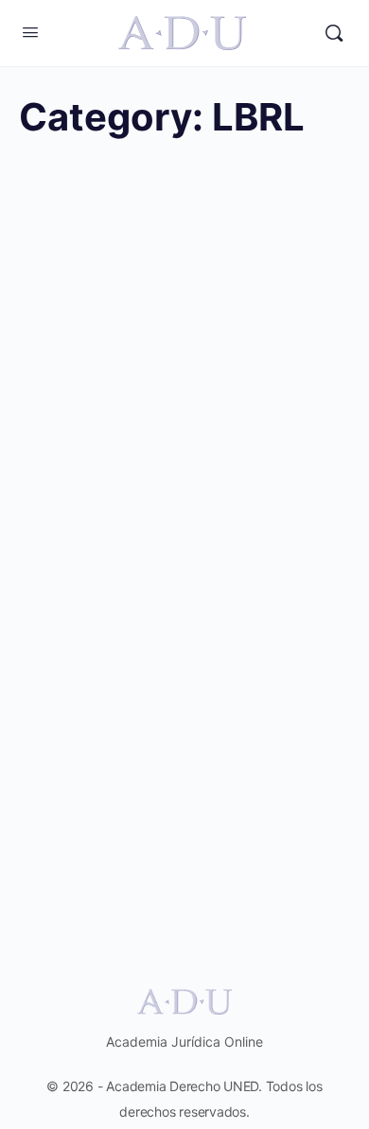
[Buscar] (334, 33)
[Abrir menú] (30, 31)
